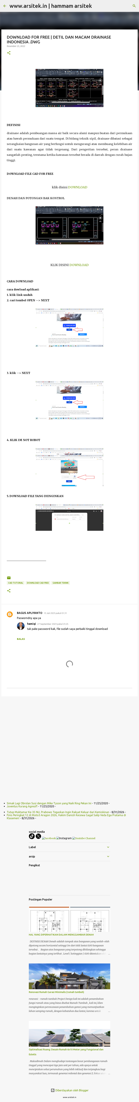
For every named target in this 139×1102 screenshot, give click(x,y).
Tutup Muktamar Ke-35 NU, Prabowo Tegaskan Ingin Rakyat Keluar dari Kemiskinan (58, 812)
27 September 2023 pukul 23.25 (52, 624)
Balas (21, 639)
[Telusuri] (134, 6)
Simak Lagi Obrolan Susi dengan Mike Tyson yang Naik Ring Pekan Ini (49, 803)
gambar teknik (60, 583)
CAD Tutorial (15, 583)
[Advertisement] (69, 725)
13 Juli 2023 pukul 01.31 (55, 613)
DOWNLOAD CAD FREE (38, 583)
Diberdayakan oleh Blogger (71, 1090)
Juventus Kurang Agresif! (22, 806)
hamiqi (31, 623)
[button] (9, 53)
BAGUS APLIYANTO (29, 612)
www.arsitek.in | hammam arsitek (50, 6)
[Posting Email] (9, 579)
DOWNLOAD (77, 187)
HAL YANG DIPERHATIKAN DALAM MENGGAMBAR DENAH (61, 934)
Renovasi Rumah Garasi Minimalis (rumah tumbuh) (56, 992)
